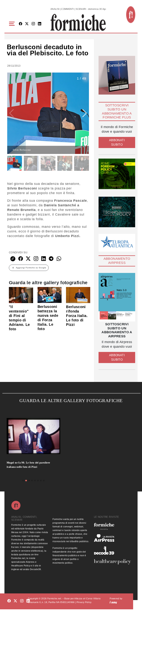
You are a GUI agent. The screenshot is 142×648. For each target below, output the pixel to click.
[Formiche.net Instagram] (33, 24)
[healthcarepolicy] (112, 561)
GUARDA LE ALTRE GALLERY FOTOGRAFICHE (70, 400)
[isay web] (113, 602)
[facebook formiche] (9, 601)
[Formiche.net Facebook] (20, 24)
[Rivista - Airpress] (112, 538)
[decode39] (112, 550)
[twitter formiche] (15, 601)
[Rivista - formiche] (112, 526)
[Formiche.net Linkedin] (39, 24)
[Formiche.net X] (27, 24)
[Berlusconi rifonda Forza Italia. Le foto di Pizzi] (78, 295)
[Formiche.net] (130, 14)
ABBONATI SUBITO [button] (117, 142)
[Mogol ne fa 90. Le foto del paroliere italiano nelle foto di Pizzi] (33, 438)
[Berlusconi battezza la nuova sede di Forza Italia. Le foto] (50, 295)
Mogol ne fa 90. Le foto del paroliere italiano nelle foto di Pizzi (28, 464)
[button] (12, 24)
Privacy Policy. (84, 602)
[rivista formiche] (117, 297)
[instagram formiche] (22, 601)
